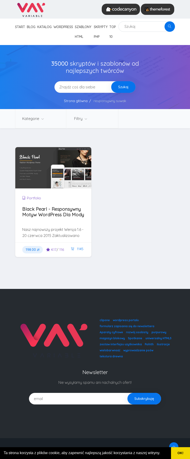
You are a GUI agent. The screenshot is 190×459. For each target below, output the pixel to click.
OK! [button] (180, 453)
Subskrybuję (144, 398)
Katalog (44, 27)
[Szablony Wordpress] (157, 9)
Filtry (78, 118)
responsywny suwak (110, 101)
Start (20, 27)
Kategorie (31, 118)
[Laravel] (31, 9)
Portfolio (34, 198)
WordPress (63, 27)
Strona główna (76, 101)
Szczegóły (41, 176)
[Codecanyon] (121, 9)
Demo (69, 176)
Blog (31, 27)
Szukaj (123, 87)
